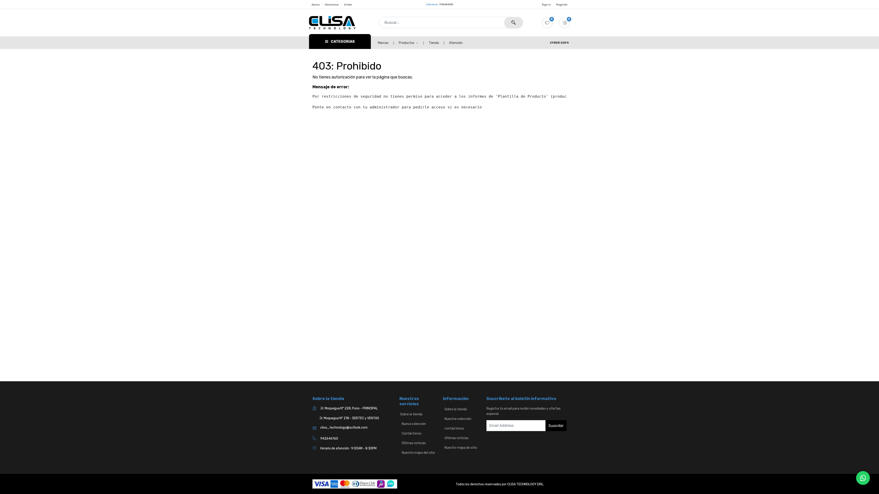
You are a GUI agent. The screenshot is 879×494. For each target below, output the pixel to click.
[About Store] (443, 409)
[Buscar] (513, 23)
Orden (348, 4)
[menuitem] (386, 43)
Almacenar (332, 4)
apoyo (316, 4)
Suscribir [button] (556, 426)
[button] (564, 22)
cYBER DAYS (559, 42)
